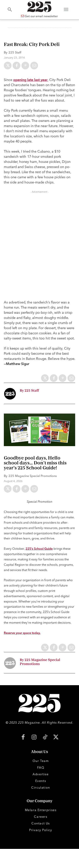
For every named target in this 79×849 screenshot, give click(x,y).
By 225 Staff (29, 390)
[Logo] (39, 7)
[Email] (34, 65)
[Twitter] (8, 65)
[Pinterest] (25, 65)
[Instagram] (34, 737)
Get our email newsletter (41, 16)
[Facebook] (16, 65)
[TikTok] (45, 737)
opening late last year (30, 80)
